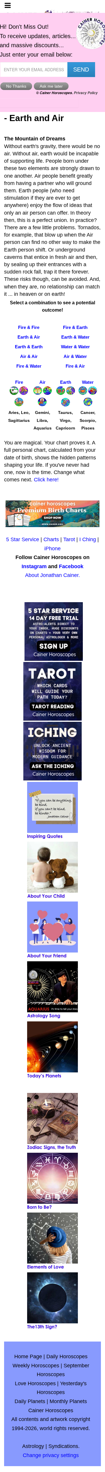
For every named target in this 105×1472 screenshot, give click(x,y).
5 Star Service (22, 539)
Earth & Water (75, 337)
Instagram (34, 566)
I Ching (87, 539)
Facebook (71, 566)
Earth (65, 382)
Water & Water (75, 346)
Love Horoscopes (35, 1383)
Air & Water (75, 356)
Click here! (46, 480)
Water (88, 382)
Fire (19, 382)
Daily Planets (30, 1401)
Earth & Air (29, 337)
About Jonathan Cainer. (52, 575)
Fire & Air (75, 366)
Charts (51, 539)
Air (42, 382)
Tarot (69, 539)
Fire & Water (28, 366)
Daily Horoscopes (67, 1356)
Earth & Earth (29, 346)
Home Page (28, 1356)
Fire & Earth (75, 327)
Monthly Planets (68, 1401)
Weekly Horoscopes (36, 1366)
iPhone (52, 548)
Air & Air (29, 356)
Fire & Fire (28, 327)
